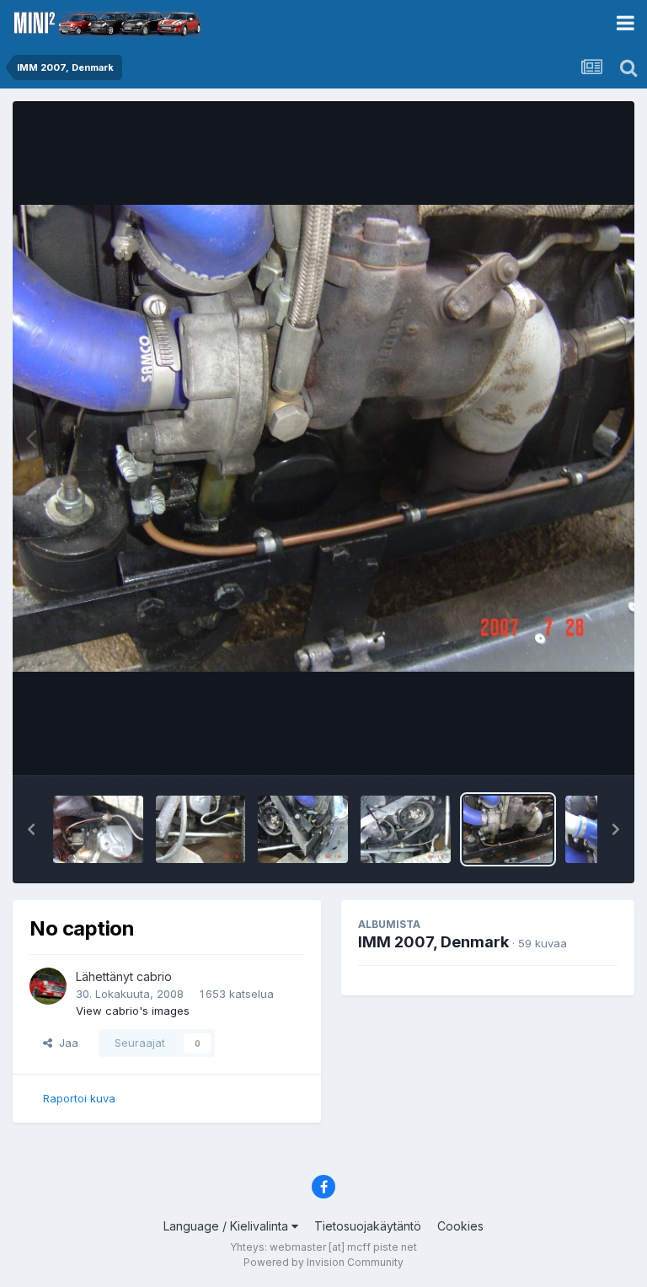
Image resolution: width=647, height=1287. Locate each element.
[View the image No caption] (98, 829)
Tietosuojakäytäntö (367, 1226)
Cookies (460, 1226)
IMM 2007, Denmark (433, 942)
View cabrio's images (133, 1010)
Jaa (65, 1042)
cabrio (154, 976)
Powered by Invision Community (323, 1262)
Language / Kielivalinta (227, 1226)
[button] (31, 829)
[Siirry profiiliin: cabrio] (48, 986)
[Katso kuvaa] (323, 438)
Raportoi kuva (79, 1098)
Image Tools (564, 745)
